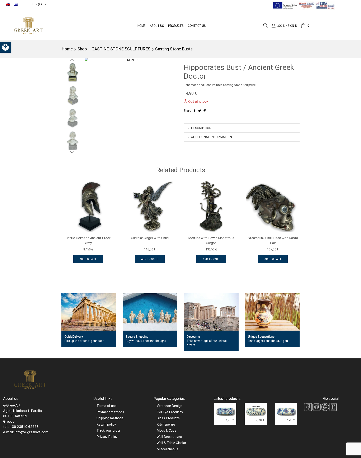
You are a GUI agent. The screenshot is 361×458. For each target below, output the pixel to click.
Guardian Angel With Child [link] (150, 238)
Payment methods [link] (110, 412)
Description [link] (201, 128)
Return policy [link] (106, 424)
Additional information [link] (211, 137)
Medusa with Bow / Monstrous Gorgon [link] (211, 240)
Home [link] (141, 25)
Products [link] (176, 25)
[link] (5, 47)
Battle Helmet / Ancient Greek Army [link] (88, 240)
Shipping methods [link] (110, 418)
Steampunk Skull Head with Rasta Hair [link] (273, 240)
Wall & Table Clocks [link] (171, 443)
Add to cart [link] (88, 259)
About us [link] (157, 25)
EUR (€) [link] (37, 4)
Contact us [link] (197, 25)
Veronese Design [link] (169, 406)
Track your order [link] (108, 430)
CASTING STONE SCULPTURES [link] (121, 49)
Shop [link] (82, 49)
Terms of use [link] (107, 406)
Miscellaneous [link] (167, 449)
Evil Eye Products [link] (170, 412)
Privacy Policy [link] (107, 437)
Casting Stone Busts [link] (174, 49)
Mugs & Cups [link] (166, 430)
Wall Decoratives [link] (169, 437)
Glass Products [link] (168, 418)
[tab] (242, 128)
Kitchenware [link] (166, 424)
